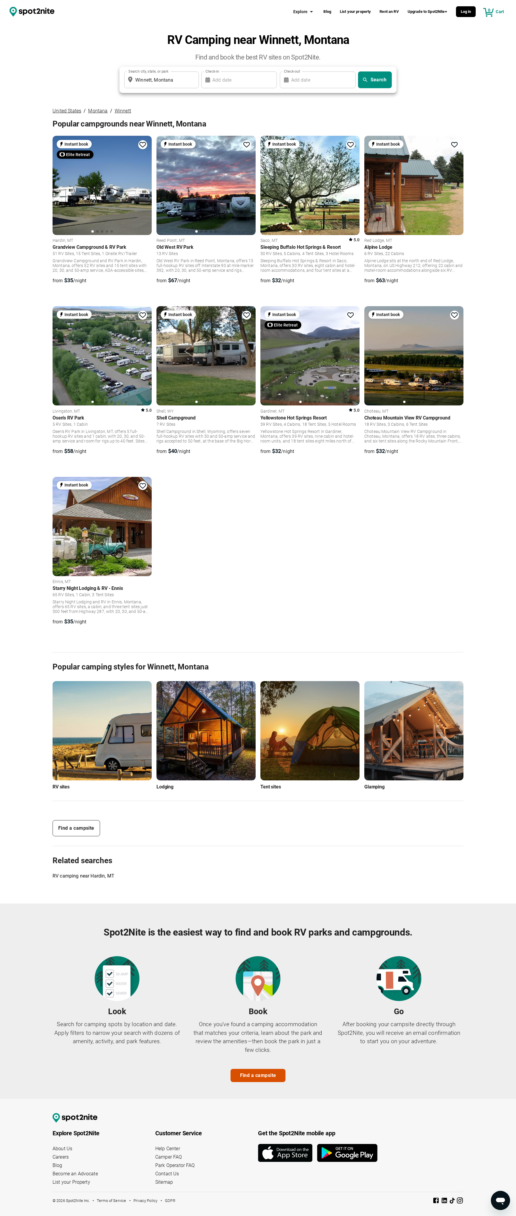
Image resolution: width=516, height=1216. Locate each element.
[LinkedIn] (445, 1201)
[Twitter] (452, 1201)
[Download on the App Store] (287, 1153)
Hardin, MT (63, 240)
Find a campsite (76, 828)
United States (67, 111)
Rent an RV (389, 11)
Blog (327, 11)
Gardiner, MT (272, 411)
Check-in (212, 71)
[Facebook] (436, 1201)
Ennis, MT (62, 581)
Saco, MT (269, 240)
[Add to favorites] (142, 144)
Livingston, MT (66, 411)
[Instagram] (459, 1201)
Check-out (292, 71)
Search (379, 80)
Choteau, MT (376, 411)
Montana (98, 111)
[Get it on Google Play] (347, 1153)
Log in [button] (466, 11)
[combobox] (160, 80)
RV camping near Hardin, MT (83, 876)
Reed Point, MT (170, 240)
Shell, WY (164, 411)
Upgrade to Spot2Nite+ (427, 11)
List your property (355, 11)
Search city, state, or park (148, 71)
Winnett (123, 111)
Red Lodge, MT (378, 240)
